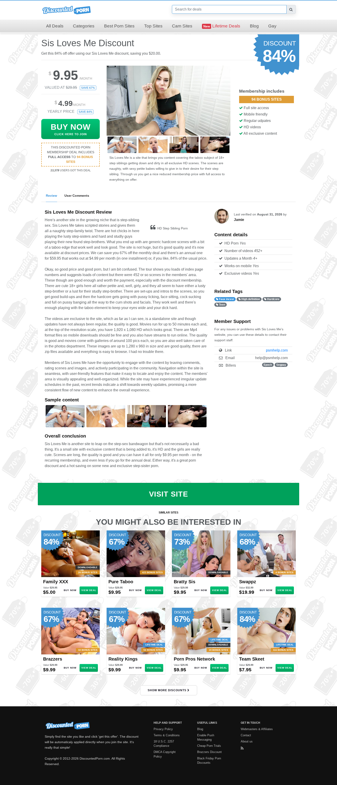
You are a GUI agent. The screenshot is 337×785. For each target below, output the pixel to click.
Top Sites (153, 26)
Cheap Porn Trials (209, 745)
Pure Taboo (120, 581)
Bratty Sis (184, 581)
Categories (83, 26)
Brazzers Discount (209, 752)
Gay (272, 26)
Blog (254, 26)
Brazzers (52, 658)
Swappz (247, 581)
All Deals (55, 26)
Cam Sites (182, 26)
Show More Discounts (167, 690)
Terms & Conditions (167, 735)
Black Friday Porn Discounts (209, 760)
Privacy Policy (163, 729)
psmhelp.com (277, 350)
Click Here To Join (71, 129)
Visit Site (168, 494)
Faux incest (226, 299)
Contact (246, 735)
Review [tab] (51, 195)
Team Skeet (251, 658)
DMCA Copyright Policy (165, 754)
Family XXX (55, 581)
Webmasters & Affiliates (257, 729)
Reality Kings (123, 658)
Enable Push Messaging (205, 737)
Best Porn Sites (119, 26)
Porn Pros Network (194, 658)
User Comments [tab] (76, 195)
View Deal (88, 590)
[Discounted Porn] (66, 10)
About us (247, 741)
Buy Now (70, 590)
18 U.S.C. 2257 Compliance (164, 743)
